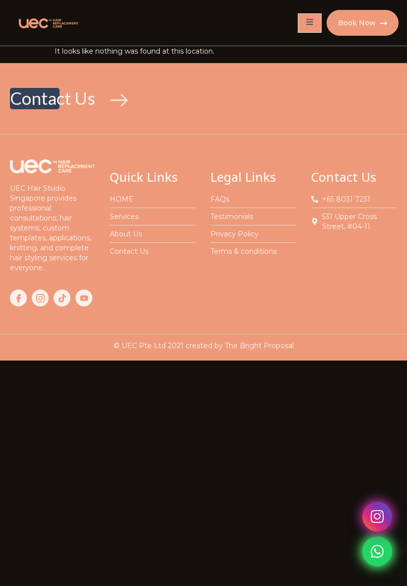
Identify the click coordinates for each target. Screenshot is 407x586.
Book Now (358, 22)
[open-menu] (310, 23)
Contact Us (35, 98)
